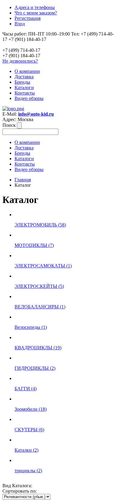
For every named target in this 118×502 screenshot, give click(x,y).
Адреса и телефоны (35, 7)
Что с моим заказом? (36, 12)
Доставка (24, 76)
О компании (27, 71)
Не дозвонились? (20, 61)
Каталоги (24, 87)
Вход (20, 23)
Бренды (22, 82)
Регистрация (28, 18)
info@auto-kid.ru (36, 114)
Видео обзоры (29, 98)
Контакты (25, 92)
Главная (23, 179)
